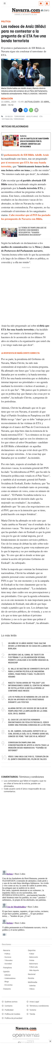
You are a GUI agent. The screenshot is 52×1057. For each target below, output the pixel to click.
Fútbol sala (33, 967)
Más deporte (34, 970)
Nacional (31, 974)
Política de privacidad (13, 1018)
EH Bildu (9, 116)
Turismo (32, 1010)
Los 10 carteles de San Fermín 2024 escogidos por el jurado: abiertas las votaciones (34, 143)
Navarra (6, 950)
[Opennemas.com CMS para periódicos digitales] (26, 1038)
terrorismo (19, 116)
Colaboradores (10, 978)
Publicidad (9, 1010)
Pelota (31, 960)
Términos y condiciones (31, 776)
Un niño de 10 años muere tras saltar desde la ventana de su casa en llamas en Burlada (29, 646)
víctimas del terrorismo (13, 119)
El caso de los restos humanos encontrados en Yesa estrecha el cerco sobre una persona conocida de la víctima (29, 722)
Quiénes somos (11, 1002)
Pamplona (7, 968)
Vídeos (32, 989)
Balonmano (33, 964)
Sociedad (8, 964)
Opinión (6, 972)
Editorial (8, 975)
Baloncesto (33, 957)
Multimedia (32, 982)
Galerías (32, 986)
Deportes (31, 950)
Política (7, 954)
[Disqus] (25, 831)
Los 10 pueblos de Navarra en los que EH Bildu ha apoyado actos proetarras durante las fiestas (28, 699)
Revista (31, 978)
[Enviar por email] (36, 109)
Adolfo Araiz (32, 116)
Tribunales (9, 960)
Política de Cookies (12, 1014)
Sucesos (8, 957)
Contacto (8, 1006)
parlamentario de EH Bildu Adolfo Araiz (26, 155)
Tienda (32, 1014)
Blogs (7, 982)
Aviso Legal (34, 1002)
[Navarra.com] (26, 10)
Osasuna (7, 989)
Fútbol (31, 954)
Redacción (7, 98)
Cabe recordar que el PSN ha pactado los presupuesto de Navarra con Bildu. (25, 217)
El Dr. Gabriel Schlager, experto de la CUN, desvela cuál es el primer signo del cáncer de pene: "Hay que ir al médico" (28, 733)
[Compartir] (15, 109)
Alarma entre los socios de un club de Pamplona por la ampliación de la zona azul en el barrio (27, 711)
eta (40, 116)
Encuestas (9, 985)
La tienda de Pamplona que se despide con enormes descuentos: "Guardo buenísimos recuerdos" (32, 231)
